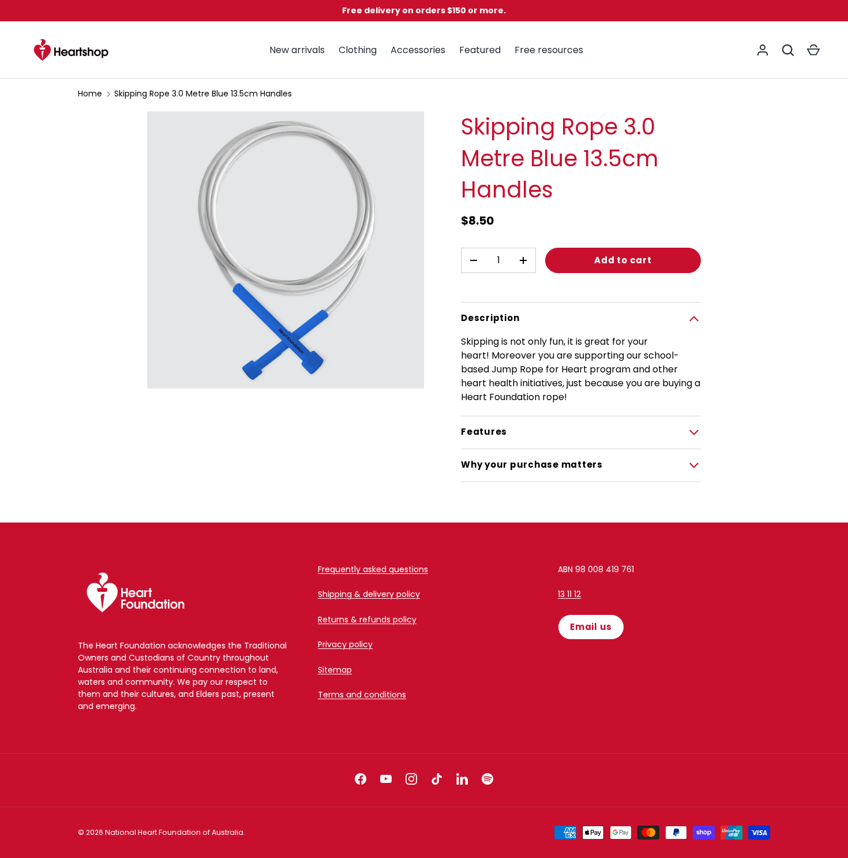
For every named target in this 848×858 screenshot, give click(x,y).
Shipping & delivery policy (369, 594)
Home (90, 93)
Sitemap (335, 670)
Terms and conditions (362, 694)
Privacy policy (345, 644)
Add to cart (622, 260)
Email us (591, 627)
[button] (813, 50)
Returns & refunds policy (367, 619)
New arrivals (297, 50)
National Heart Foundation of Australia (174, 832)
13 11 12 (569, 594)
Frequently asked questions (373, 569)
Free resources (549, 50)
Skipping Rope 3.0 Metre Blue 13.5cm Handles (203, 93)
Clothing (358, 50)
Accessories (418, 50)
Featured (480, 50)
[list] (285, 250)
